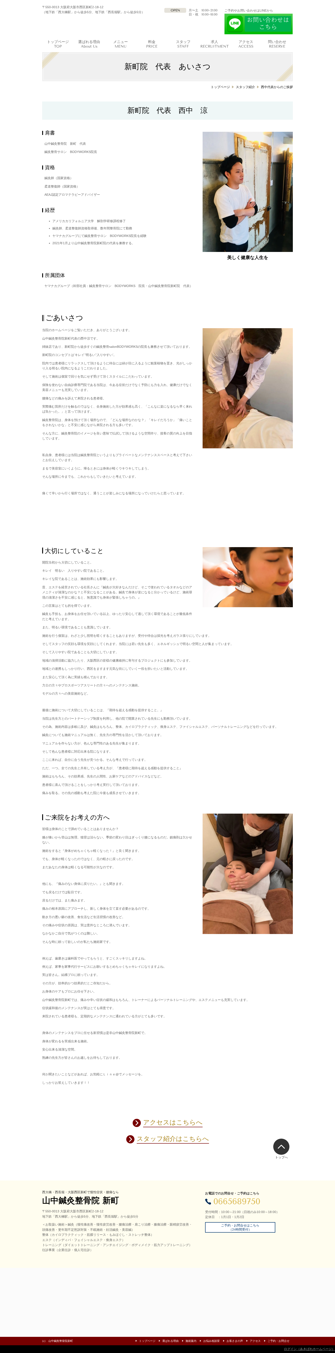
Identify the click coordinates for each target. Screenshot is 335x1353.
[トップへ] (281, 1147)
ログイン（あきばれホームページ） (309, 1349)
